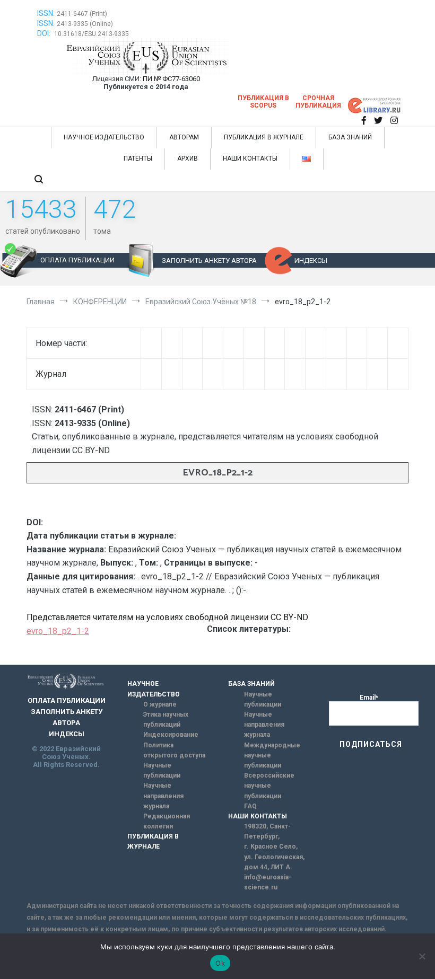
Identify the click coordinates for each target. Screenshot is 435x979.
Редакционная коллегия (166, 821)
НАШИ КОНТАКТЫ (250, 158)
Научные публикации (161, 770)
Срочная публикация (318, 101)
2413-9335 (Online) (85, 24)
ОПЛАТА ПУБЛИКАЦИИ (77, 260)
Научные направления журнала (163, 795)
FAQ (250, 806)
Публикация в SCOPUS (263, 101)
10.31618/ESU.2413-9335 (91, 34)
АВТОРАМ (184, 137)
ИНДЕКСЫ (310, 260)
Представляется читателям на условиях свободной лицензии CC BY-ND (167, 617)
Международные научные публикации (272, 755)
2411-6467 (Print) (82, 13)
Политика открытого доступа (174, 750)
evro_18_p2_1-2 (58, 631)
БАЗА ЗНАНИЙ (350, 137)
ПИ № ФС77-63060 (171, 79)
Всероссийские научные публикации (269, 785)
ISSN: (46, 13)
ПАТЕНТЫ (138, 158)
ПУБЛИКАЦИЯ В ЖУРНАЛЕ (263, 137)
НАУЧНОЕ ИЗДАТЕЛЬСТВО (104, 137)
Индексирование (170, 734)
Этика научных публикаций (165, 719)
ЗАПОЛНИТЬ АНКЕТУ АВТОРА (209, 260)
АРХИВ (187, 158)
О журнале (160, 704)
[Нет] (421, 956)
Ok (220, 963)
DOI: (44, 33)
